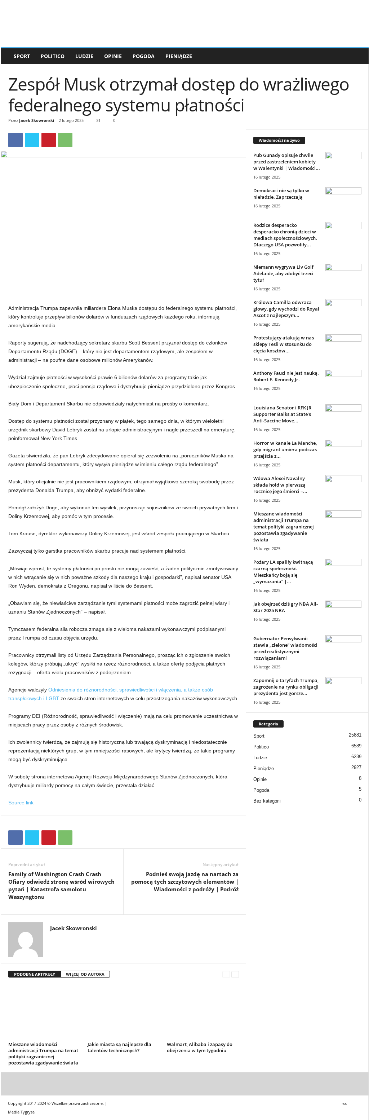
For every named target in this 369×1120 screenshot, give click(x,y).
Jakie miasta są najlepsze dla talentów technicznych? (119, 1047)
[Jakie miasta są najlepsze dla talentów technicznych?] (124, 1012)
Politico (53, 56)
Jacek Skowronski (36, 120)
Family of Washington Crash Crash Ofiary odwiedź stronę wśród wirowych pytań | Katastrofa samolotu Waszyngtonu (61, 885)
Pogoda (144, 56)
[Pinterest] (48, 140)
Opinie (113, 56)
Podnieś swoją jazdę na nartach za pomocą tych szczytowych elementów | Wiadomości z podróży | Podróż (185, 881)
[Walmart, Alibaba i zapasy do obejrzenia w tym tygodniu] (203, 1012)
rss (344, 1103)
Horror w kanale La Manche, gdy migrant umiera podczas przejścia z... (285, 449)
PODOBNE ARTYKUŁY (34, 974)
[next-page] (235, 974)
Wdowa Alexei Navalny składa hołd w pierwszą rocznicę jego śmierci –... (280, 485)
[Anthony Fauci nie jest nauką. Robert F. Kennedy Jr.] (343, 383)
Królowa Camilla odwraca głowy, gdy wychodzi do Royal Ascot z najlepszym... (286, 309)
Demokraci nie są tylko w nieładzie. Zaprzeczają (281, 193)
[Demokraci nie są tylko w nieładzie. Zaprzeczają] (343, 200)
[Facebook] (15, 140)
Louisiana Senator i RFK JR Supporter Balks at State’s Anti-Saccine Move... (282, 414)
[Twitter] (32, 140)
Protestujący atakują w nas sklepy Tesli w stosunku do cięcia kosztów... (283, 344)
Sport (22, 56)
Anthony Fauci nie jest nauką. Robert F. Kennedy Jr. (286, 376)
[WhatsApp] (65, 140)
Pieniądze (178, 56)
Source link (21, 802)
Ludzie (84, 56)
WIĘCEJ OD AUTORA (85, 974)
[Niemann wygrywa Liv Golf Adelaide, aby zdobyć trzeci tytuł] (343, 277)
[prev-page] (226, 974)
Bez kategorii (267, 801)
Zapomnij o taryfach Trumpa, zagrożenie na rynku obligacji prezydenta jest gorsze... (286, 687)
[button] (358, 56)
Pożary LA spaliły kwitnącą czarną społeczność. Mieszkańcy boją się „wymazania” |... (283, 572)
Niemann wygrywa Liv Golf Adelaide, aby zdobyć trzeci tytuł (283, 273)
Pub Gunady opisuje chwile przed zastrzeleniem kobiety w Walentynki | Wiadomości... (286, 161)
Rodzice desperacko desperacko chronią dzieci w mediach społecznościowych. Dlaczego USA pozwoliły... (285, 235)
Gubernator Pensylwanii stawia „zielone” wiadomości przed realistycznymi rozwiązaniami (285, 648)
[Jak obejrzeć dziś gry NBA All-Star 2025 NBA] (343, 614)
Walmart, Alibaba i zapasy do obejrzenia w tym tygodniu (199, 1047)
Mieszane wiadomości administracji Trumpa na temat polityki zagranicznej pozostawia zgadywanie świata (43, 1053)
